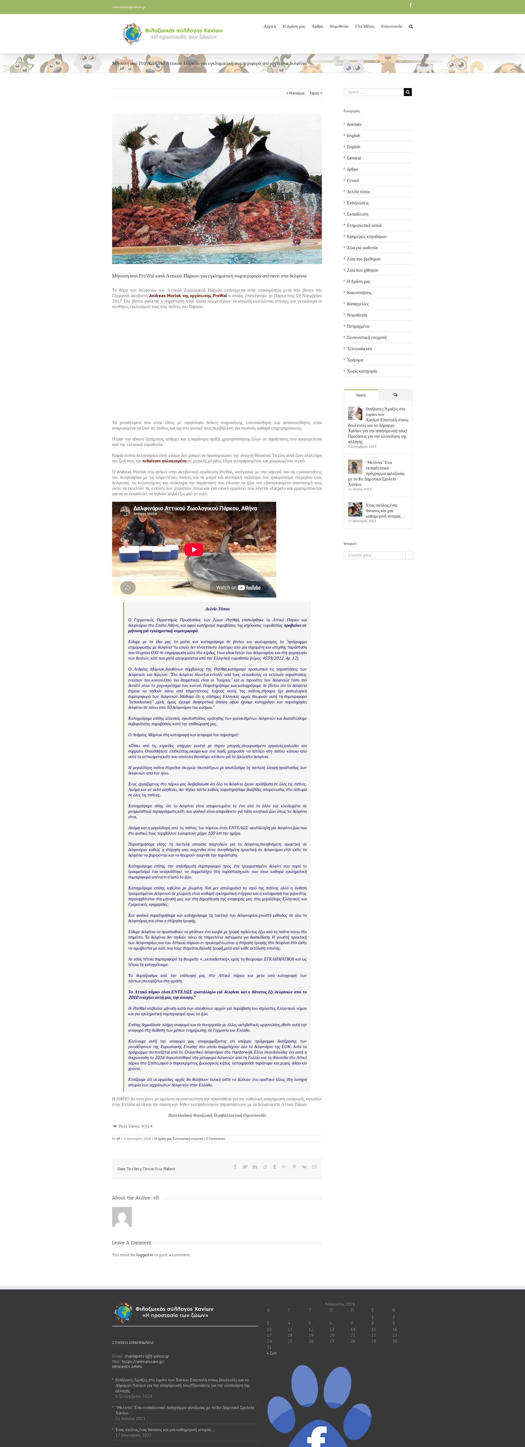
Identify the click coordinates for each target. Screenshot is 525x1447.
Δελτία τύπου (358, 191)
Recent (361, 395)
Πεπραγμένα (358, 326)
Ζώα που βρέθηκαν (364, 259)
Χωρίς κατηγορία (362, 371)
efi (118, 1138)
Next (314, 93)
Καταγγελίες (358, 303)
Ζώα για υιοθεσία (362, 247)
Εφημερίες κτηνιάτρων (367, 236)
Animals (354, 124)
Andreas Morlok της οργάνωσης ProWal (188, 295)
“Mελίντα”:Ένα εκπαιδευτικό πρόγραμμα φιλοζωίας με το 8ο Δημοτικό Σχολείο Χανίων (376, 473)
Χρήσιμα (355, 360)
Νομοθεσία (357, 315)
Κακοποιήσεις (359, 292)
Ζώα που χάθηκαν (362, 270)
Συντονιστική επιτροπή (188, 1138)
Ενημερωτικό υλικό (364, 225)
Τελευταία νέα (359, 348)
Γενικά (353, 180)
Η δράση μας (162, 1138)
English (353, 135)
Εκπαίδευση (357, 214)
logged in (144, 1254)
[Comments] (395, 395)
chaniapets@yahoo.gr (128, 7)
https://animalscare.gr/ (143, 1361)
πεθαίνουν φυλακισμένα (164, 460)
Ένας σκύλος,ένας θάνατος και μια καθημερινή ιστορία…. (385, 510)
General (354, 158)
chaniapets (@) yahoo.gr (147, 1356)
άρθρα (352, 169)
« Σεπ (271, 1353)
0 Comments (215, 1138)
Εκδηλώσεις (358, 202)
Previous (297, 93)
